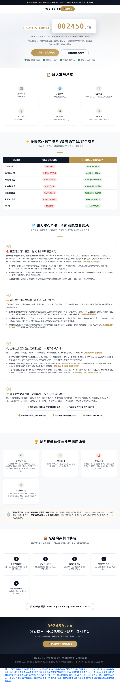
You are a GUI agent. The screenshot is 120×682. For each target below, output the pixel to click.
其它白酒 (106, 677)
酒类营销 (29, 672)
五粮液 (76, 675)
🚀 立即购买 (67, 9)
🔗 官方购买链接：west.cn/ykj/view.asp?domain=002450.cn (60, 606)
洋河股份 (83, 675)
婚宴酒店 (21, 672)
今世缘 (18, 677)
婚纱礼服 (15, 675)
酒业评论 (17, 669)
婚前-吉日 (70, 669)
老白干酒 (61, 677)
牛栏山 (12, 677)
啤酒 (55, 675)
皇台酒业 (98, 677)
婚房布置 (59, 672)
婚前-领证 (61, 669)
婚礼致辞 (91, 672)
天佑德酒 (81, 677)
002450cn (52, 8)
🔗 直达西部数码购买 (45, 52)
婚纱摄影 (13, 672)
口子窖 (33, 677)
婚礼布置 (67, 672)
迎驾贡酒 (40, 677)
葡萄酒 (8, 680)
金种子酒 (89, 677)
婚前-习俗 (105, 669)
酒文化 (27, 675)
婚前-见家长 (43, 669)
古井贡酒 (108, 675)
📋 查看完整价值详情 (74, 52)
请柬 (53, 672)
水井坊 (47, 677)
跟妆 (21, 675)
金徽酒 (74, 677)
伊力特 (68, 677)
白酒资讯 (40, 675)
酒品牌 (33, 675)
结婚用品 (46, 672)
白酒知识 (48, 675)
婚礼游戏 (108, 672)
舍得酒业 (26, 677)
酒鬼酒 (53, 677)
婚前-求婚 (53, 669)
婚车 (40, 672)
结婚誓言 (99, 672)
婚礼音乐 (83, 672)
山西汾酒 (91, 675)
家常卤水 (33, 669)
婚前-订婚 (79, 669)
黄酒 (112, 677)
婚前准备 (87, 669)
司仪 (36, 672)
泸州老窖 (99, 675)
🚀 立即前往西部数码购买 (60, 644)
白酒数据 (61, 675)
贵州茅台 (69, 675)
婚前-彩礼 (96, 669)
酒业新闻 (25, 669)
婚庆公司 (9, 669)
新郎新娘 (75, 672)
